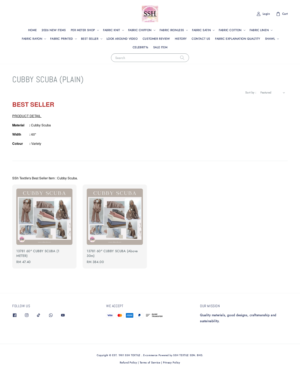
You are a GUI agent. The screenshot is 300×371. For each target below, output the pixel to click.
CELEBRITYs (140, 47)
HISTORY (181, 39)
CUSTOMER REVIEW (156, 39)
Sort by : (250, 92)
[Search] (182, 58)
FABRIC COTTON (230, 30)
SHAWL (270, 38)
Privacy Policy (171, 362)
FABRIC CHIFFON (140, 30)
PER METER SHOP (83, 30)
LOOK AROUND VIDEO (122, 39)
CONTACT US (201, 39)
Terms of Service (150, 362)
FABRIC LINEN (259, 30)
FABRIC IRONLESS (172, 30)
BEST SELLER (90, 38)
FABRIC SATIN (201, 30)
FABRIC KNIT (111, 30)
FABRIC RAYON (32, 38)
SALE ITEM (160, 47)
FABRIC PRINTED (61, 38)
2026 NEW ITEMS (54, 30)
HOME (32, 30)
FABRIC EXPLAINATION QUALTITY (237, 39)
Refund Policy (128, 362)
